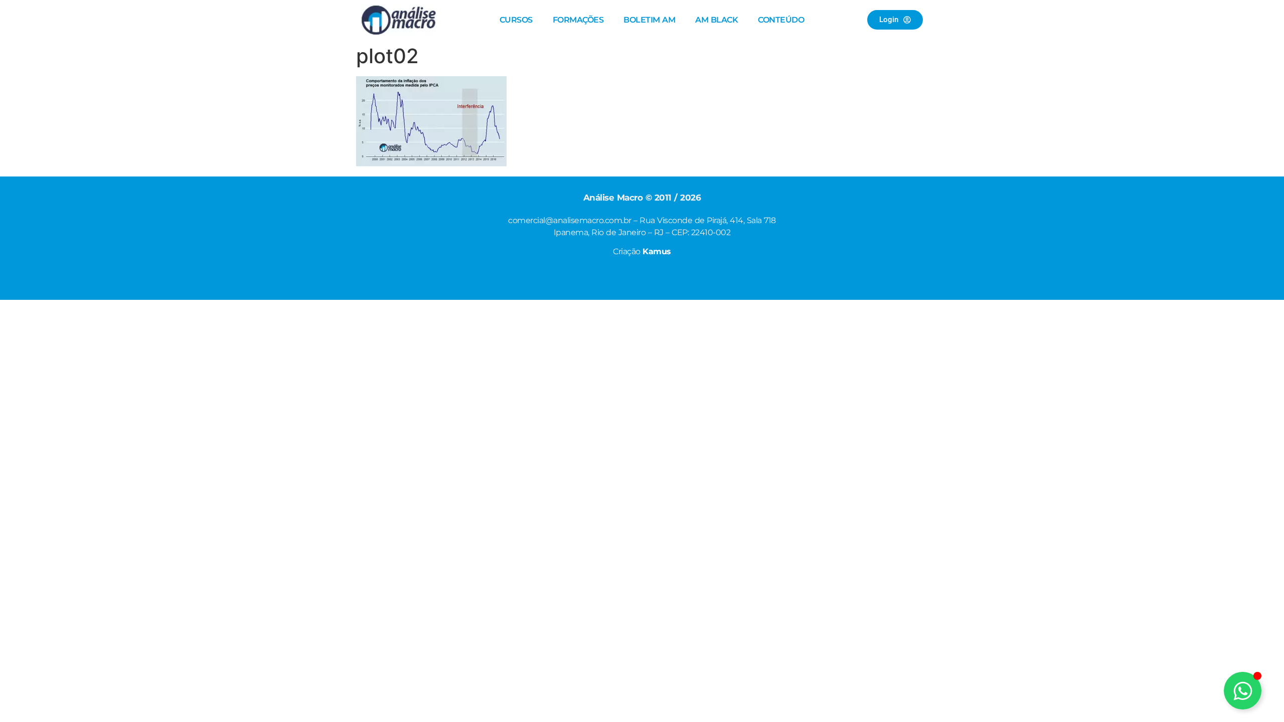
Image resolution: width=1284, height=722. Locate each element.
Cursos (516, 20)
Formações (578, 20)
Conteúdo (781, 20)
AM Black (716, 20)
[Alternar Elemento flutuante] (1242, 690)
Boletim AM (649, 20)
